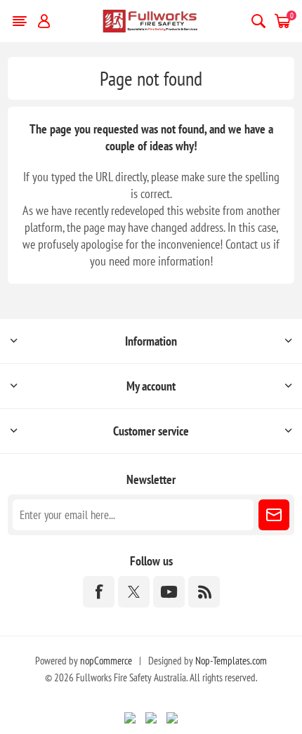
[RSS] (204, 592)
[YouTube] (169, 592)
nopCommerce (106, 660)
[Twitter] (134, 592)
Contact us (247, 244)
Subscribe (273, 514)
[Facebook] (98, 592)
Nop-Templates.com (231, 660)
